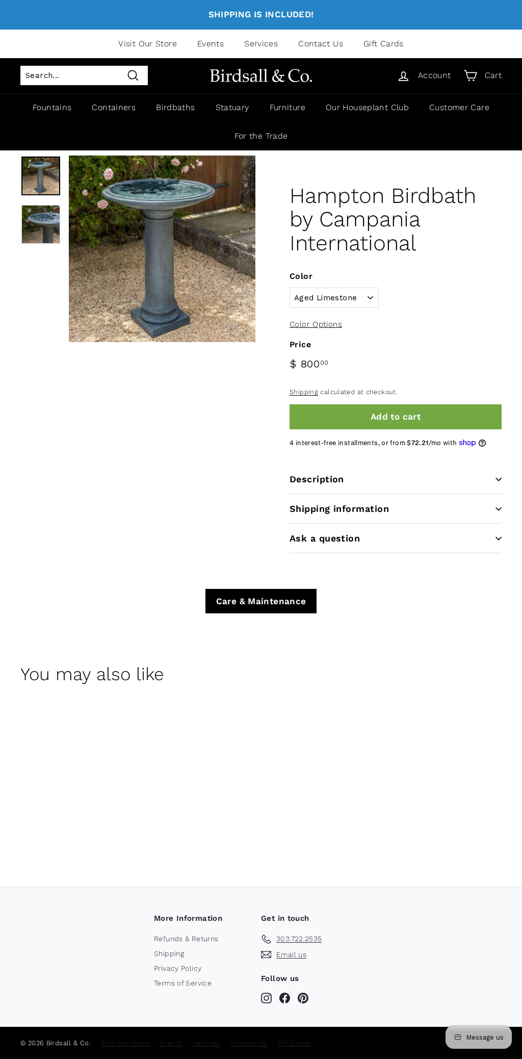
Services (261, 43)
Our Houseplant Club (367, 107)
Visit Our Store (147, 43)
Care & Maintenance (261, 601)
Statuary (232, 107)
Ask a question (325, 538)
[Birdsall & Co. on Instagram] (266, 997)
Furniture (287, 107)
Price (300, 344)
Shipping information (339, 508)
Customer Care (459, 107)
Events (210, 43)
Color (301, 276)
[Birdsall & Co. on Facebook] (284, 997)
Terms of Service (183, 983)
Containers (114, 107)
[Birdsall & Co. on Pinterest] (303, 997)
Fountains (52, 107)
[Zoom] (162, 249)
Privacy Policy (177, 968)
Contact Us (320, 43)
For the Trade (261, 136)
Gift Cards (383, 43)
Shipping (304, 392)
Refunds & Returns (186, 939)
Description (317, 479)
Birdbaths (175, 107)
